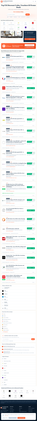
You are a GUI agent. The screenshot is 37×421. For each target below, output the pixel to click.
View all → (35, 20)
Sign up (33, 339)
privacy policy (33, 40)
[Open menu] (35, 1)
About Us (20, 408)
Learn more (6, 415)
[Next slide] (21, 34)
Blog (19, 409)
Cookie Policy (30, 411)
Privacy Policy (30, 409)
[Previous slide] (2, 34)
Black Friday (11, 411)
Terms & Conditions (31, 408)
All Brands (11, 408)
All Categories (12, 409)
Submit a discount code (22, 411)
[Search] (33, 1)
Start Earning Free (30, 45)
